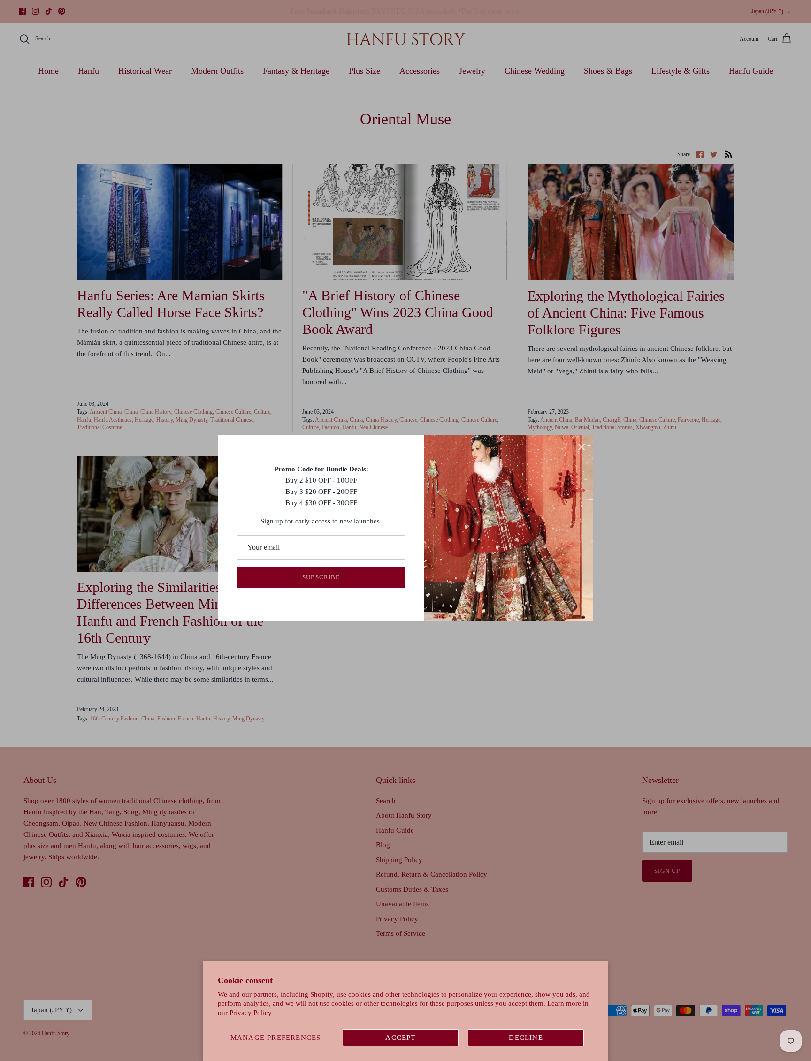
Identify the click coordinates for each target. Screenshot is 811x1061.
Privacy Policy (251, 1012)
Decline (526, 1037)
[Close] (581, 447)
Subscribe (321, 577)
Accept (400, 1037)
